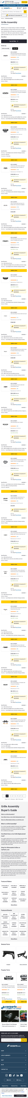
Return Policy (23, 1085)
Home (2, 18)
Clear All (15, 48)
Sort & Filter (13, 41)
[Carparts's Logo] (8, 8)
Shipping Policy (5, 1085)
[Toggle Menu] (2, 8)
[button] (14, 2)
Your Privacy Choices (7, 1095)
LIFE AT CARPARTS (5, 1055)
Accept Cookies (20, 1095)
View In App (24, 2)
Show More (4, 36)
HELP (2, 1060)
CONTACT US (4, 1069)
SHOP (2, 1050)
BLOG (2, 1064)
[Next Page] (24, 796)
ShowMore (14, 905)
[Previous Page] (3, 796)
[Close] (26, 1089)
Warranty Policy (14, 1085)
